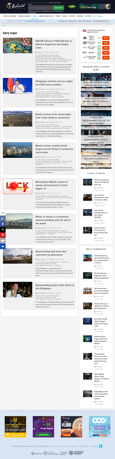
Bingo (64, 16)
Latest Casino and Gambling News (48, 55)
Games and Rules (46, 16)
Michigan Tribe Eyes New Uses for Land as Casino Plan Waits (96, 159)
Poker (57, 16)
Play (106, 38)
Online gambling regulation (57, 58)
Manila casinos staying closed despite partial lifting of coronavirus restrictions (55, 149)
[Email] (3, 240)
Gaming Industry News (43, 60)
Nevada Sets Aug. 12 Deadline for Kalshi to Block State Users (101, 306)
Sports (72, 16)
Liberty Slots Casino (91, 38)
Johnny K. (40, 52)
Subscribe (58, 8)
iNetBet (91, 53)
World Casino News (42, 58)
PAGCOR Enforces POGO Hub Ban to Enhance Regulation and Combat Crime (54, 44)
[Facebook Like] (3, 218)
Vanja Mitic (90, 89)
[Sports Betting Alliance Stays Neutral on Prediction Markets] (87, 376)
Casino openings (41, 232)
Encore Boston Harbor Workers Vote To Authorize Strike (96, 101)
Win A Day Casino (91, 48)
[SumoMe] (3, 246)
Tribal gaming (72, 21)
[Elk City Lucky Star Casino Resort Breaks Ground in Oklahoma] (87, 290)
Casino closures (67, 126)
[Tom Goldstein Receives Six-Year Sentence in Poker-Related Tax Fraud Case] (87, 356)
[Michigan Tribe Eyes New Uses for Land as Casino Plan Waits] (96, 149)
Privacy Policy (83, 446)
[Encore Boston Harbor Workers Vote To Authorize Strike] (96, 92)
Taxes (58, 61)
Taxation (53, 97)
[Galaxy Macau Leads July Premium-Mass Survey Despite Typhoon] (87, 393)
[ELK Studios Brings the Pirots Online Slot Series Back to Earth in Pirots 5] (87, 258)
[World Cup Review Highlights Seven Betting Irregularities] (87, 275)
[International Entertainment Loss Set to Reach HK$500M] (96, 111)
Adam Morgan (41, 89)
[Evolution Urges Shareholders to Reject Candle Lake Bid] (96, 130)
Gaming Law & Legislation (44, 56)
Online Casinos (24, 16)
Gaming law (63, 21)
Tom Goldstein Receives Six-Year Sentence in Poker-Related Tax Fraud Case (101, 358)
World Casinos (10, 16)
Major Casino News (84, 21)
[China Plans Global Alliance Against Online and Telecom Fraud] (87, 321)
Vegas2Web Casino (91, 57)
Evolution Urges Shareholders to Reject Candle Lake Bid (96, 140)
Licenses (53, 60)
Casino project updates (43, 263)
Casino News (57, 56)
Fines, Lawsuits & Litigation (44, 265)
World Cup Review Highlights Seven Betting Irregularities (101, 275)
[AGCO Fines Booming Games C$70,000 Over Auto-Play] (96, 73)
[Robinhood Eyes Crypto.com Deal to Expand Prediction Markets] (87, 338)
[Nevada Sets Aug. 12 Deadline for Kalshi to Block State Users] (87, 306)
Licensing (52, 61)
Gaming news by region (101, 21)
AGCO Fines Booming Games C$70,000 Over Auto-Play (101, 182)
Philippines (64, 61)
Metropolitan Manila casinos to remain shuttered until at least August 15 (52, 185)
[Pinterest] (3, 235)
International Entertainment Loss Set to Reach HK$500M (43, 21)
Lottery (88, 16)
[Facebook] (3, 224)
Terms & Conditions (69, 446)
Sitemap (94, 446)
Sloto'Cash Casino (91, 43)
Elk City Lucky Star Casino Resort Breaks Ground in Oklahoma (101, 291)
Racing (80, 16)
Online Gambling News (65, 60)
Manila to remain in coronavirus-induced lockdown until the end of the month (53, 220)
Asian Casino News (42, 61)
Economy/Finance (56, 95)
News (35, 16)
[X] (3, 229)
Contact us (56, 446)
